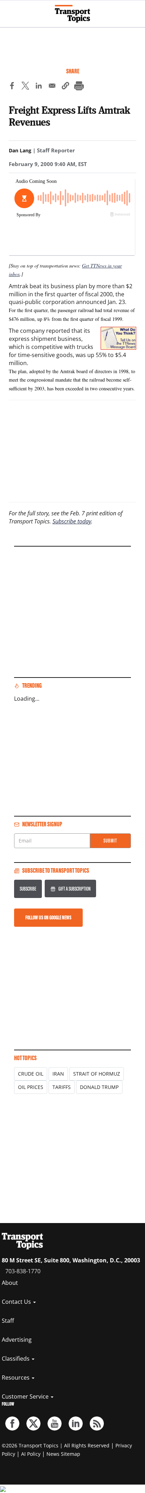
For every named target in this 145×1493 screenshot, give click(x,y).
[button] (65, 86)
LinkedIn (76, 1423)
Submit (110, 840)
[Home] (72, 13)
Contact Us (17, 1302)
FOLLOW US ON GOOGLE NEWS (48, 917)
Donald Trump (99, 1087)
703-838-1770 (22, 1271)
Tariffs (61, 1087)
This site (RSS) (97, 1423)
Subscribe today (71, 521)
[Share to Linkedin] (38, 86)
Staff (8, 1320)
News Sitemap (63, 1454)
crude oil (30, 1073)
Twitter (33, 1423)
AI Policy (30, 1454)
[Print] (79, 86)
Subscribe (28, 888)
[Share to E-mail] (52, 86)
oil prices (30, 1087)
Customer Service (26, 1396)
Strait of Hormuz (96, 1073)
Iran (58, 1073)
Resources (16, 1377)
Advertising (17, 1339)
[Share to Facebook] (12, 86)
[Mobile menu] (8, 10)
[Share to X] (25, 86)
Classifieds (16, 1358)
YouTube (55, 1423)
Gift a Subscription (74, 888)
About (10, 1283)
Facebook (12, 1423)
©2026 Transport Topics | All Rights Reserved (55, 1445)
